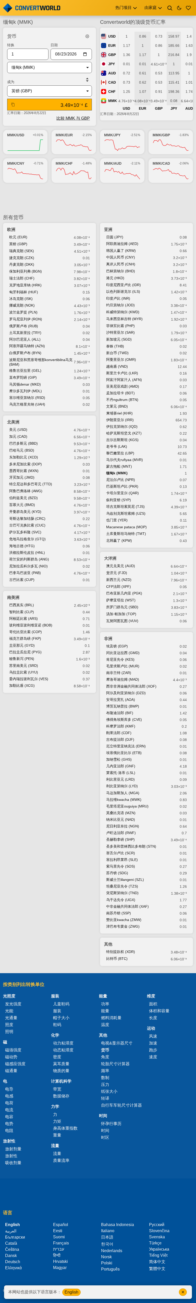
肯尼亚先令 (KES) (120, 659)
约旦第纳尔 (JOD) (120, 305)
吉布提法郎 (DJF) (120, 739)
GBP (112, 55)
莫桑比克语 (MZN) (121, 813)
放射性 (11, 1156)
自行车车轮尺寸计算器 (121, 1105)
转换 (10, 45)
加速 (153, 1043)
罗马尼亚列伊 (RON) (25, 319)
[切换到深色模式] (179, 8)
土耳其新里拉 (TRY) (25, 333)
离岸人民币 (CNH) (120, 264)
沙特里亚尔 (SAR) (120, 332)
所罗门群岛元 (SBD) (122, 607)
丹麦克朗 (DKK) (21, 264)
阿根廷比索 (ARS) (23, 618)
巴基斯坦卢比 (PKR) (122, 486)
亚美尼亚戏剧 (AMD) (122, 386)
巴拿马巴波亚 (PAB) (25, 573)
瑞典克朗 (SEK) (21, 251)
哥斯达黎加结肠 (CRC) (27, 518)
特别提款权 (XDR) (120, 952)
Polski (106, 1263)
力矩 (57, 1121)
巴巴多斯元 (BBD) (23, 443)
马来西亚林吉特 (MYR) (124, 319)
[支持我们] (188, 8)
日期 (54, 45)
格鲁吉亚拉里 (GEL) (25, 370)
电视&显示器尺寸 (116, 1043)
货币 (105, 1050)
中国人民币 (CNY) (120, 257)
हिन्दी (56, 1255)
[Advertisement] (98, 198)
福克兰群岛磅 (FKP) (25, 638)
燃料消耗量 (111, 1018)
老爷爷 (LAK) (116, 446)
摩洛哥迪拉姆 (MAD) (122, 679)
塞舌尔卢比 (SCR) (120, 853)
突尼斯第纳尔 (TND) (122, 893)
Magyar (60, 1267)
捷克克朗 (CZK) (21, 258)
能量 (105, 1011)
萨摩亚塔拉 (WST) (121, 600)
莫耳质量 (61, 1064)
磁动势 (11, 1057)
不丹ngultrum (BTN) (122, 400)
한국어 (107, 1244)
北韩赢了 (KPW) (119, 540)
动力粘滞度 (63, 1043)
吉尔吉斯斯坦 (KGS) (122, 440)
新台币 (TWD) (117, 353)
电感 (9, 1096)
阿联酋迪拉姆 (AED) (122, 244)
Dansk (11, 1255)
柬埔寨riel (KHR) (119, 413)
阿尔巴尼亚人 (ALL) (25, 339)
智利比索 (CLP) (21, 612)
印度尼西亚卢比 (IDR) (123, 285)
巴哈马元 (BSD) (21, 450)
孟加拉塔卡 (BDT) (120, 393)
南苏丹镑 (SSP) (118, 913)
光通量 (11, 1018)
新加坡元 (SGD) (119, 339)
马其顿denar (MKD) (25, 384)
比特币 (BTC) (117, 959)
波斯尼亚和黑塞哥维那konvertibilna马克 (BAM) (40, 362)
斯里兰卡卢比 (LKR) (122, 373)
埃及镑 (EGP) (117, 646)
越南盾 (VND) (117, 366)
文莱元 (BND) (117, 406)
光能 (9, 1011)
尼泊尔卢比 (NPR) (120, 480)
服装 (57, 1011)
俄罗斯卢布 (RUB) (23, 326)
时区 (105, 1137)
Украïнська (159, 1249)
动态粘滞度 (63, 1050)
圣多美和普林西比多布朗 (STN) (131, 846)
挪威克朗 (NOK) (22, 305)
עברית (58, 1249)
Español (60, 1224)
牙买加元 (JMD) (21, 477)
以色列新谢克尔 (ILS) (123, 291)
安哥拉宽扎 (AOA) (120, 700)
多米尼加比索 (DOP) (25, 464)
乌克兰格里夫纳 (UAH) (27, 404)
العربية (10, 1231)
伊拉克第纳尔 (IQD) (122, 426)
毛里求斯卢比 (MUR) (122, 666)
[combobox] (45, 67)
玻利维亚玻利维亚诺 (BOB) (30, 625)
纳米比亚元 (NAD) (120, 819)
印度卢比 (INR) (118, 298)
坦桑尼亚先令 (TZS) (122, 886)
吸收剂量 (13, 1163)
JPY (111, 64)
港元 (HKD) (115, 278)
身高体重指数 (65, 1128)
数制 (105, 1077)
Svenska (157, 1237)
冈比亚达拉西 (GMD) (123, 653)
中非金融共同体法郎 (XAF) (127, 906)
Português (110, 1269)
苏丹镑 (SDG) (117, 873)
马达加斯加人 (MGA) (122, 793)
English (71, 1292)
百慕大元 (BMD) (22, 505)
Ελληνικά (13, 1268)
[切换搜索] (170, 8)
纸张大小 (109, 1091)
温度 (105, 1025)
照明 (9, 1031)
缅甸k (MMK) (117, 473)
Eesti (57, 1231)
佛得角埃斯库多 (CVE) (124, 719)
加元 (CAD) (18, 436)
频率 (105, 1071)
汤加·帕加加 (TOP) (121, 614)
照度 (9, 1025)
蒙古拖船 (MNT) (119, 466)
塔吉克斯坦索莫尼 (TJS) (125, 506)
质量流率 (61, 1160)
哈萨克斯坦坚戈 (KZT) (124, 433)
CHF (112, 91)
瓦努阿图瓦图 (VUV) (122, 621)
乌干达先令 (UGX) (120, 900)
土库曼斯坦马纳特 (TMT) (126, 534)
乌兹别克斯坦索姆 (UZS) (125, 513)
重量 (57, 1135)
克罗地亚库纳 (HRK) (25, 285)
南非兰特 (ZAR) (118, 673)
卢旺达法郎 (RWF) (121, 833)
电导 (9, 1089)
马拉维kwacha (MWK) (123, 799)
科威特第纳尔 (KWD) (122, 312)
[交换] (87, 79)
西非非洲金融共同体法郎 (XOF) (131, 686)
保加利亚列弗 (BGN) (25, 271)
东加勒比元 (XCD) (23, 457)
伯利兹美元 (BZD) (23, 498)
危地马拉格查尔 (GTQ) (27, 539)
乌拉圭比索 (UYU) (23, 672)
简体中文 (157, 1262)
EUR (112, 45)
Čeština (12, 1249)
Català (11, 1243)
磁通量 (11, 1071)
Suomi (59, 1237)
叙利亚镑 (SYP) (118, 500)
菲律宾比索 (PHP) (120, 326)
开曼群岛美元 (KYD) (25, 512)
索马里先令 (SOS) (120, 866)
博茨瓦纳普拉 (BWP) (122, 706)
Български (15, 1237)
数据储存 (61, 1096)
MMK (112, 101)
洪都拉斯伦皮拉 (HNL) (27, 553)
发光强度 (13, 1004)
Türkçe (155, 1243)
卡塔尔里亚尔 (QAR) (122, 493)
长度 (153, 1018)
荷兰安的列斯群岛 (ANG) (29, 559)
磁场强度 (13, 1050)
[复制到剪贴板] (13, 104)
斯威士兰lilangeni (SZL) (125, 880)
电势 (9, 1123)
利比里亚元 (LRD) (120, 779)
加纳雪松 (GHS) (119, 759)
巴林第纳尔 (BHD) (120, 271)
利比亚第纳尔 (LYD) (122, 786)
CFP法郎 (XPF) (118, 587)
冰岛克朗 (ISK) (21, 299)
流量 (57, 1153)
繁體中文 (157, 1268)
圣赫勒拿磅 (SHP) (120, 839)
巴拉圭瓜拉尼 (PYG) (25, 652)
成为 (10, 82)
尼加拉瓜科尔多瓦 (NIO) (28, 566)
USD (112, 36)
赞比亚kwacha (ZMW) (123, 920)
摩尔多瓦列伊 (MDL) (25, 391)
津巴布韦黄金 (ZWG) (123, 926)
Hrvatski (60, 1261)
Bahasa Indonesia (117, 1224)
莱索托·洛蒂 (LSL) (120, 773)
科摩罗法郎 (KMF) (120, 726)
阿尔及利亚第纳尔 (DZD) (126, 693)
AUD (112, 73)
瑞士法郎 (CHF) (21, 278)
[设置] (87, 36)
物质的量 (61, 1071)
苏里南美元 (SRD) (23, 666)
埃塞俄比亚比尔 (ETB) (124, 753)
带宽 (57, 1089)
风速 (153, 1036)
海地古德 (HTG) (22, 546)
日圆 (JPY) (114, 237)
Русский (156, 1224)
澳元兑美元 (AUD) (120, 566)
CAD (112, 82)
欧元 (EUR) (18, 237)
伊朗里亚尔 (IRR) (120, 420)
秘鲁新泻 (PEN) (21, 659)
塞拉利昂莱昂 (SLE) (122, 860)
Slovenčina (159, 1231)
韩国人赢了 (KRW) (121, 251)
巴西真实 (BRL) (21, 605)
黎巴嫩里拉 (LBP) (120, 453)
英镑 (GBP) (18, 244)
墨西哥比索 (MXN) (24, 471)
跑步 (153, 1050)
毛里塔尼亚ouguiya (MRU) (127, 806)
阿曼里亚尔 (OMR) (121, 359)
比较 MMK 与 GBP (73, 118)
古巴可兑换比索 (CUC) (27, 525)
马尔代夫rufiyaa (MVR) (124, 460)
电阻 (9, 1130)
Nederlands (111, 1251)
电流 (9, 1110)
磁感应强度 (15, 1064)
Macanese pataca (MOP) (126, 527)
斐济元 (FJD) (116, 573)
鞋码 (57, 1025)
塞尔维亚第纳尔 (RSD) (27, 398)
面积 (153, 1004)
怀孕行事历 (111, 1123)
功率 (105, 1004)
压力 (105, 1084)
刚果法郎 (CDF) (118, 733)
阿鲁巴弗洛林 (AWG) (25, 491)
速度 (153, 1057)
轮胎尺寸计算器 (115, 1064)
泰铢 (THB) (115, 346)
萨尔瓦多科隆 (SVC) (25, 532)
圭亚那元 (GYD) (22, 645)
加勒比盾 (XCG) (22, 685)
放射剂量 (13, 1149)
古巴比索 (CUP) (21, 580)
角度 (105, 1057)
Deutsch (12, 1262)
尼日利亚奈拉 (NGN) (122, 826)
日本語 (107, 1237)
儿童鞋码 (61, 1004)
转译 (105, 1098)
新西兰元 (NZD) (118, 580)
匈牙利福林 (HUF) (23, 292)
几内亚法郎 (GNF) (120, 766)
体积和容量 (159, 1011)
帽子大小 (61, 1018)
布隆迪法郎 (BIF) (119, 713)
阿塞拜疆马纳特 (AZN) (27, 346)
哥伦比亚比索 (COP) (25, 632)
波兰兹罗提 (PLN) (23, 312)
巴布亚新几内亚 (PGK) (124, 593)
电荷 (9, 1103)
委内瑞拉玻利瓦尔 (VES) (28, 679)
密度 (57, 1057)
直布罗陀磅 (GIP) (23, 377)
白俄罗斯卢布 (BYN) (25, 353)
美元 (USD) (18, 430)
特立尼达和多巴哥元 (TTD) (30, 484)
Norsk (106, 1257)
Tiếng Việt (158, 1255)
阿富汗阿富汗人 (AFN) (124, 380)
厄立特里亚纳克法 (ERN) (126, 746)
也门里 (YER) (117, 520)
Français (61, 1243)
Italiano (107, 1231)
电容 (9, 1117)
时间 (105, 1130)
